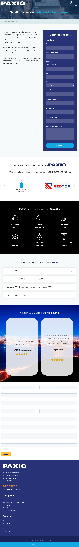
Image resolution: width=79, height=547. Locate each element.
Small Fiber (6, 523)
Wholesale (6, 531)
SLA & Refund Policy (9, 510)
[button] (4, 186)
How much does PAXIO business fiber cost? (24, 279)
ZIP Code (49, 90)
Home (3, 21)
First (47, 43)
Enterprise (6, 526)
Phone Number (51, 117)
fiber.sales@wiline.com (13, 475)
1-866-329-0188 (16, 472)
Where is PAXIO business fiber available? (23, 271)
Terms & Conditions (9, 508)
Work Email (50, 108)
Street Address (51, 65)
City (47, 73)
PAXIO (32, 540)
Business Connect (9, 529)
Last (61, 43)
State (47, 81)
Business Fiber (7, 521)
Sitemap (50, 540)
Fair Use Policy (7, 505)
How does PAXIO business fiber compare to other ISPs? (29, 287)
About (5, 500)
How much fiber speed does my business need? (26, 295)
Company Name (52, 52)
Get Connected (41, 544)
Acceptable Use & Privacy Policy (13, 503)
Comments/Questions (54, 126)
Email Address (54, 99)
